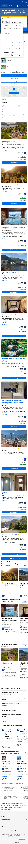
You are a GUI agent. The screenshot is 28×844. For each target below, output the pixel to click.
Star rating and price (14, 81)
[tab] (7, 25)
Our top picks (14, 75)
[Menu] (26, 2)
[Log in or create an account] (22, 2)
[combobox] (14, 18)
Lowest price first (14, 78)
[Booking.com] (4, 2)
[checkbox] (19, 35)
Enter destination (8, 17)
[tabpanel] (12, 42)
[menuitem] (4, 5)
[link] (4, 106)
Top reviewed (14, 83)
